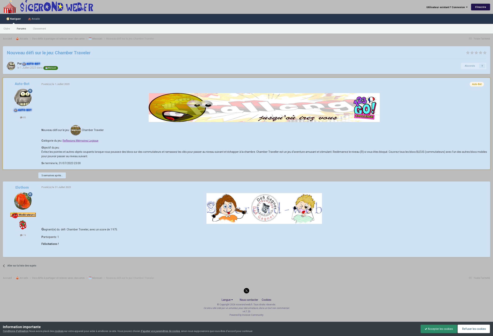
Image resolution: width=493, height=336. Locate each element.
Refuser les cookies (474, 328)
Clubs (6, 28)
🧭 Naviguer (13, 18)
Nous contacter (249, 299)
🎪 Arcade (34, 18)
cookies (59, 331)
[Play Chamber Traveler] (75, 129)
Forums (21, 28)
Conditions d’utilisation (16, 331)
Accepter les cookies (440, 328)
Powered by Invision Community (246, 315)
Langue (226, 299)
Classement (39, 28)
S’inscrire (480, 7)
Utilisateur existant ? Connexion (446, 7)
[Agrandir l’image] (264, 107)
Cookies (266, 299)
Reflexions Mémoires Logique (80, 140)
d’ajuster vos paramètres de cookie (160, 331)
